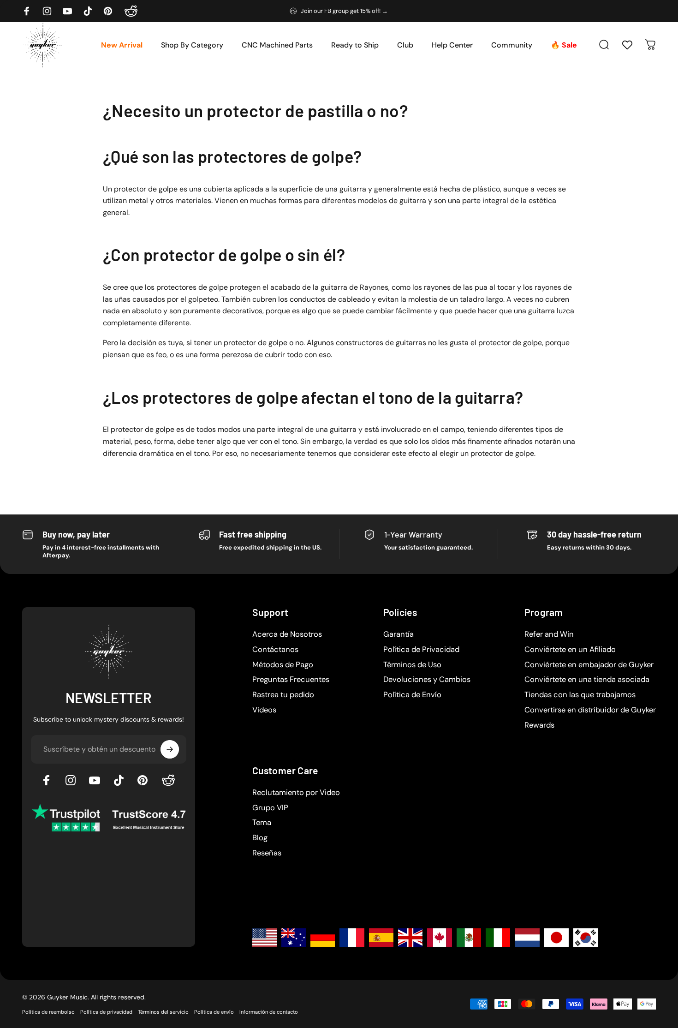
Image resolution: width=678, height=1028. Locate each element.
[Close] (489, 389)
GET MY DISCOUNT (421, 612)
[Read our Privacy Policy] (483, 582)
